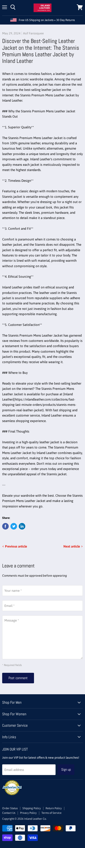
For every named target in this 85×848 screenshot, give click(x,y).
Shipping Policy (31, 808)
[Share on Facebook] (5, 526)
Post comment (18, 678)
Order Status (10, 808)
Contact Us (8, 812)
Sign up (66, 769)
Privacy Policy (28, 812)
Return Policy (54, 808)
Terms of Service (51, 812)
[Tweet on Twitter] (13, 526)
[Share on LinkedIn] (22, 526)
